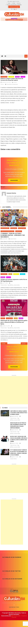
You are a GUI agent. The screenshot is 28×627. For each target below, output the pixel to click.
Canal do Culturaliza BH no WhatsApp (14, 4)
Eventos (22, 274)
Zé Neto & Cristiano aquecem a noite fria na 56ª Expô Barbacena (14, 280)
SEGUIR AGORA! (14, 180)
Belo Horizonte (5, 228)
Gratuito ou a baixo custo (7, 231)
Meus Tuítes (3, 574)
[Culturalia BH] (14, 598)
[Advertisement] (14, 40)
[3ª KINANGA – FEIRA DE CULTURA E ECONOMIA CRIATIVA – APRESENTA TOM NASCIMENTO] (14, 217)
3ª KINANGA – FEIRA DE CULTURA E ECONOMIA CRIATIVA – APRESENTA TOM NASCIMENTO (13, 235)
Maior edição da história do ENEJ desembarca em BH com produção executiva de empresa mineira (18, 425)
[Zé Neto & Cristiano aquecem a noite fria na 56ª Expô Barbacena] (14, 263)
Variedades (18, 231)
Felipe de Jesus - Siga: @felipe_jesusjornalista (10, 285)
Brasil (2, 318)
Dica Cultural (22, 228)
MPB (6, 187)
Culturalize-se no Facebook (11, 557)
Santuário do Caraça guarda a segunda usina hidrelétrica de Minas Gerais (18, 412)
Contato (13, 3)
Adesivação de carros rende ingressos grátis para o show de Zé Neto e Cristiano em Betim (14, 322)
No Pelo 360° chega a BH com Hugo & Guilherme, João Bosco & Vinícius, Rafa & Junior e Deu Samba (18, 439)
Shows (22, 76)
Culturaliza (4, 76)
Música (17, 76)
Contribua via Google (14, 7)
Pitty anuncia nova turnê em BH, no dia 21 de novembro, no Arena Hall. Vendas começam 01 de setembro (18, 452)
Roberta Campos (11, 187)
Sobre (9, 3)
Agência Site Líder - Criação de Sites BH (19, 616)
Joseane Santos (11, 193)
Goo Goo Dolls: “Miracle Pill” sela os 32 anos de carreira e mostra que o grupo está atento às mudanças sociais (24, 343)
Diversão (11, 76)
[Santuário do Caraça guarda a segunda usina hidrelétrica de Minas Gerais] (5, 413)
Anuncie (18, 3)
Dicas (10, 274)
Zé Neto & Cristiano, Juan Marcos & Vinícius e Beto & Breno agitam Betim (5, 343)
